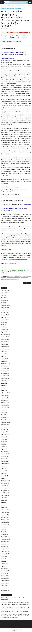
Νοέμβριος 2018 (4, 517)
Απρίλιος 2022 (4, 417)
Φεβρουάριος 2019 (5, 510)
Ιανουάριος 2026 (5, 307)
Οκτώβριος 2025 (5, 315)
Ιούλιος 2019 (4, 497)
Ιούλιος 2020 (4, 468)
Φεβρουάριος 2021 (5, 451)
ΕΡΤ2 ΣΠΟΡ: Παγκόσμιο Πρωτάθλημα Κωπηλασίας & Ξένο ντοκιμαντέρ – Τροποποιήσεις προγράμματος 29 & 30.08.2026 (15, 603)
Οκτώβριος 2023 (5, 373)
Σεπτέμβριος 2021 (5, 434)
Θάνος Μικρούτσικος (15, 277)
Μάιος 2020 (3, 473)
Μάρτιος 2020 (4, 478)
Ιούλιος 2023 (4, 380)
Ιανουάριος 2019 (5, 512)
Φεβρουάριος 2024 (5, 363)
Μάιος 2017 (3, 561)
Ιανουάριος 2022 (5, 424)
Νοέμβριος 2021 (4, 429)
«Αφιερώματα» (9, 276)
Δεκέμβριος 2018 (5, 514)
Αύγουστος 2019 (5, 495)
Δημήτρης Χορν (26, 276)
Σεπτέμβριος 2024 (5, 346)
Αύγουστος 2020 (5, 466)
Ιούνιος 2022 (4, 412)
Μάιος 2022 (3, 414)
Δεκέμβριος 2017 (5, 544)
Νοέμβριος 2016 (4, 575)
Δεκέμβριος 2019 (5, 485)
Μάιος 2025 (3, 327)
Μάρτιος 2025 (4, 332)
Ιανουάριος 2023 (5, 395)
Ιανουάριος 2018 (5, 541)
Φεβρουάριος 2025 (5, 334)
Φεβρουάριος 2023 (5, 393)
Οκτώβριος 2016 (5, 578)
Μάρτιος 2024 (4, 361)
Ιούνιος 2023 (4, 383)
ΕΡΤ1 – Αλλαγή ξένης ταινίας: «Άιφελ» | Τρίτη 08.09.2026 (14, 611)
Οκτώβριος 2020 (5, 461)
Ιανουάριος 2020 (5, 483)
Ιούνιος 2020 (4, 471)
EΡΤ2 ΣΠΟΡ (3, 8)
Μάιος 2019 (3, 502)
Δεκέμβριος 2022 (5, 397)
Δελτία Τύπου (10, 8)
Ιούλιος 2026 (4, 293)
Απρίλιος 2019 (4, 505)
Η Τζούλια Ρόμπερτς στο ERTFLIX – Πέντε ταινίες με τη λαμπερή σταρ (14, 598)
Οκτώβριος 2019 (5, 490)
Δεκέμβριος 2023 (5, 368)
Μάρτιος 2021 (4, 449)
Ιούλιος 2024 (4, 351)
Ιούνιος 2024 (4, 354)
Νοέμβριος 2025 (4, 312)
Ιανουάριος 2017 (5, 571)
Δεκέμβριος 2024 (5, 339)
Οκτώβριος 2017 (5, 549)
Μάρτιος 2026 (4, 302)
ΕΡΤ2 (8, 277)
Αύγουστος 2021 (5, 436)
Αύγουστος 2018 (5, 524)
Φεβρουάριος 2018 (5, 539)
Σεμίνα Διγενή (24, 277)
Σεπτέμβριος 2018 (5, 522)
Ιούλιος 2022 (4, 410)
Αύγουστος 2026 (5, 290)
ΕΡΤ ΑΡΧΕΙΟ (3, 277)
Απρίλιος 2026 (4, 300)
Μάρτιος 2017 (4, 566)
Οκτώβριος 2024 (5, 344)
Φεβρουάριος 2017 (5, 568)
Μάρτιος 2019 (4, 507)
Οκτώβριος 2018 (5, 519)
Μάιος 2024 (3, 356)
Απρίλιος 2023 (4, 388)
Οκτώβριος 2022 (5, 402)
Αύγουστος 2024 (5, 349)
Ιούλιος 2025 (4, 322)
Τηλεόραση (17, 8)
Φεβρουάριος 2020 (5, 480)
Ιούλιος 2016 (4, 585)
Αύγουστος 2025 (5, 319)
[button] (29, 2)
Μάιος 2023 (3, 385)
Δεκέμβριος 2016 (5, 573)
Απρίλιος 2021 (4, 446)
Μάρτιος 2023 (4, 390)
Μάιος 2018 (3, 532)
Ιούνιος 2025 (4, 324)
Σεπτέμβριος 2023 (5, 375)
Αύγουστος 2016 (5, 583)
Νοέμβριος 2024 (4, 341)
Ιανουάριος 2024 (5, 366)
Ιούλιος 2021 (4, 439)
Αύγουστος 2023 (5, 378)
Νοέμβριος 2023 (4, 371)
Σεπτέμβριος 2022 (5, 405)
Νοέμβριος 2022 (4, 400)
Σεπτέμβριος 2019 (5, 493)
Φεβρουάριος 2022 (5, 422)
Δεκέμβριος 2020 (5, 456)
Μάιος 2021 (3, 444)
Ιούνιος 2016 (4, 588)
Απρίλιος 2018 (4, 534)
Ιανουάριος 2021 (5, 453)
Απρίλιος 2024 (4, 358)
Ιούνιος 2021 (4, 441)
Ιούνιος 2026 (4, 295)
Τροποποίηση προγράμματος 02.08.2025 (10, 279)
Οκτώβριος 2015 (5, 590)
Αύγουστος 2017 (5, 553)
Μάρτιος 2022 (4, 419)
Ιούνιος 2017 (4, 558)
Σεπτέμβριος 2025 (5, 317)
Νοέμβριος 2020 (4, 458)
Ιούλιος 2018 (4, 527)
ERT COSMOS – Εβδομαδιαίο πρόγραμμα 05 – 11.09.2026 (15, 607)
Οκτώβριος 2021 (5, 432)
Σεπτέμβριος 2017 (5, 551)
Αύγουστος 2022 (5, 407)
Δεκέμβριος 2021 (5, 427)
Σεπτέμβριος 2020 (5, 463)
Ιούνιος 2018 (4, 529)
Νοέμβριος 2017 (4, 546)
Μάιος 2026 (3, 297)
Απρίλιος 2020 (4, 475)
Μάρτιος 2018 (4, 536)
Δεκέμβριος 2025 (5, 310)
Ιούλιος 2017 (4, 556)
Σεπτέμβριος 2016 (5, 580)
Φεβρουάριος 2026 (5, 305)
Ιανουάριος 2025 (5, 336)
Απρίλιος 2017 (4, 563)
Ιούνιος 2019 (4, 500)
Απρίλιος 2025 (4, 329)
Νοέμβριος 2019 (4, 488)
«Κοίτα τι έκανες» (18, 276)
